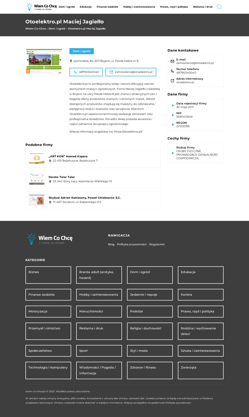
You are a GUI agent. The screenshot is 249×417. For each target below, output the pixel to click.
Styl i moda (139, 351)
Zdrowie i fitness (143, 367)
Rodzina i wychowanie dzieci (198, 331)
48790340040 (89, 72)
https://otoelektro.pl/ (128, 131)
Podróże (136, 311)
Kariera (186, 294)
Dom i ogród (67, 6)
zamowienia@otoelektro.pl (133, 72)
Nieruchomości (91, 311)
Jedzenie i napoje (143, 294)
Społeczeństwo (40, 351)
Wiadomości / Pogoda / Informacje (97, 370)
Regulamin (157, 244)
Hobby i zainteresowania (139, 6)
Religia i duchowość (145, 328)
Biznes (33, 272)
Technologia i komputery (48, 367)
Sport (83, 351)
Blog (111, 244)
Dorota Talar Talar (62, 177)
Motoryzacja (37, 311)
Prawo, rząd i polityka (174, 6)
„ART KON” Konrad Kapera (68, 156)
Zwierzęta (188, 367)
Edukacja (86, 6)
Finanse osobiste (107, 6)
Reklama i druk (203, 6)
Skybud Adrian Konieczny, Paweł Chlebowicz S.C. (85, 197)
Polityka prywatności (132, 244)
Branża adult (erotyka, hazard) (96, 275)
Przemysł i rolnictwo (44, 328)
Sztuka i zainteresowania (200, 351)
